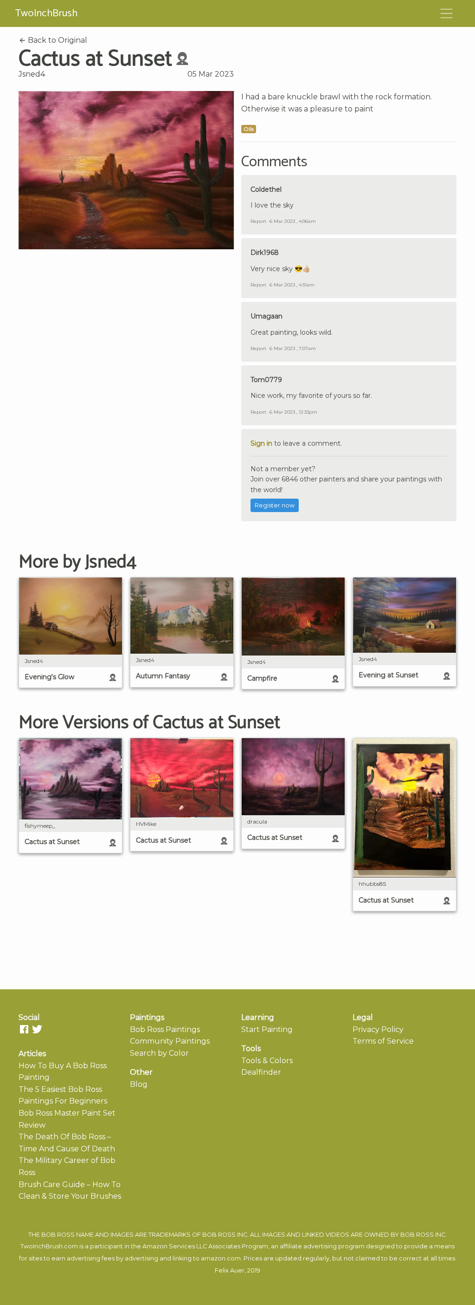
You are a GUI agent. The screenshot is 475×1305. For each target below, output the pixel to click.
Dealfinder (261, 1072)
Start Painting (267, 1029)
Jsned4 (32, 74)
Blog (139, 1084)
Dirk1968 (264, 252)
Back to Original (56, 40)
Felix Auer (229, 1270)
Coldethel (266, 189)
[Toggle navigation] (446, 13)
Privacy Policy (378, 1029)
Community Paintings (170, 1041)
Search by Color (159, 1053)
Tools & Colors (267, 1060)
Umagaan (266, 316)
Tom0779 (266, 380)
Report (258, 221)
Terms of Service (383, 1041)
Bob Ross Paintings (165, 1029)
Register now (275, 505)
